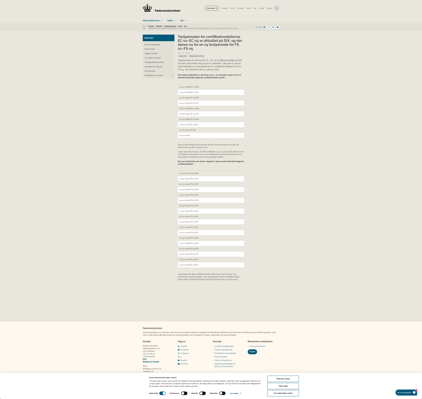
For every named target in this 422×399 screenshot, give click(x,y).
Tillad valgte (283, 386)
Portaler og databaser (223, 350)
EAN (144, 359)
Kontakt (252, 352)
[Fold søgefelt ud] (276, 8)
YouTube (184, 364)
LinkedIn (183, 346)
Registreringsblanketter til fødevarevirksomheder (225, 365)
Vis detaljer (234, 393)
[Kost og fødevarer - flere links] (161, 19)
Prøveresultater (221, 357)
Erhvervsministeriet (257, 346)
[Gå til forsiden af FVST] (161, 8)
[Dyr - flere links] (185, 19)
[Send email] (277, 27)
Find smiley (210, 8)
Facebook (184, 350)
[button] (172, 75)
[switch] (184, 393)
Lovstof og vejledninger (224, 346)
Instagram (184, 353)
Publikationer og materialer (225, 353)
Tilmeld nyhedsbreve (223, 360)
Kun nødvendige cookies (283, 393)
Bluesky (183, 360)
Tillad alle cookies (283, 379)
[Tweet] (268, 27)
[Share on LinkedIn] (273, 27)
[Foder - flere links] (174, 19)
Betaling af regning (151, 362)
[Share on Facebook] (264, 27)
